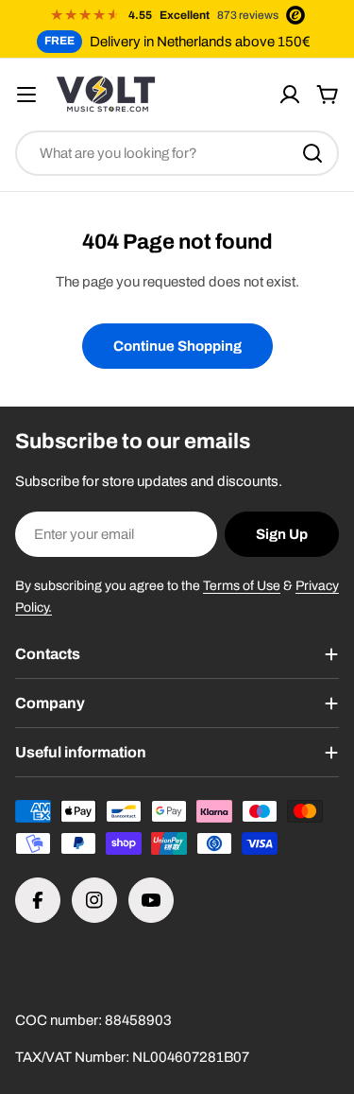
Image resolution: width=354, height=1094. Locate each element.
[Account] (289, 94)
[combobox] (177, 153)
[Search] (312, 153)
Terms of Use (241, 586)
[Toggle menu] (26, 94)
